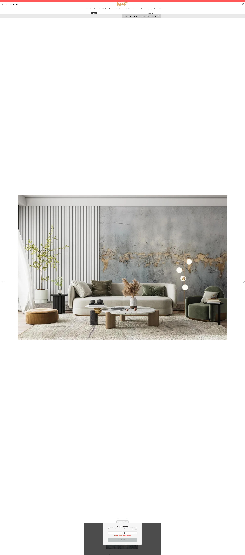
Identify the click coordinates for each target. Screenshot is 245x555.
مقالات (94, 8)
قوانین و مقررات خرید (87, 8)
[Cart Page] (17, 4)
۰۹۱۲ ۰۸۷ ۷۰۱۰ (6, 4)
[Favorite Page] (11, 4)
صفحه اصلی (159, 8)
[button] (3, 281)
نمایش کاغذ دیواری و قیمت (122, 540)
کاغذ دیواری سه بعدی (151, 8)
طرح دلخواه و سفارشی (102, 8)
